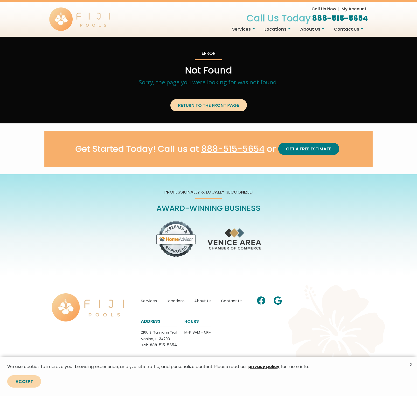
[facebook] (261, 300)
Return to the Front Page (208, 105)
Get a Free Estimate (309, 149)
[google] (278, 300)
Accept (24, 381)
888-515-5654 (232, 149)
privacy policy (263, 366)
